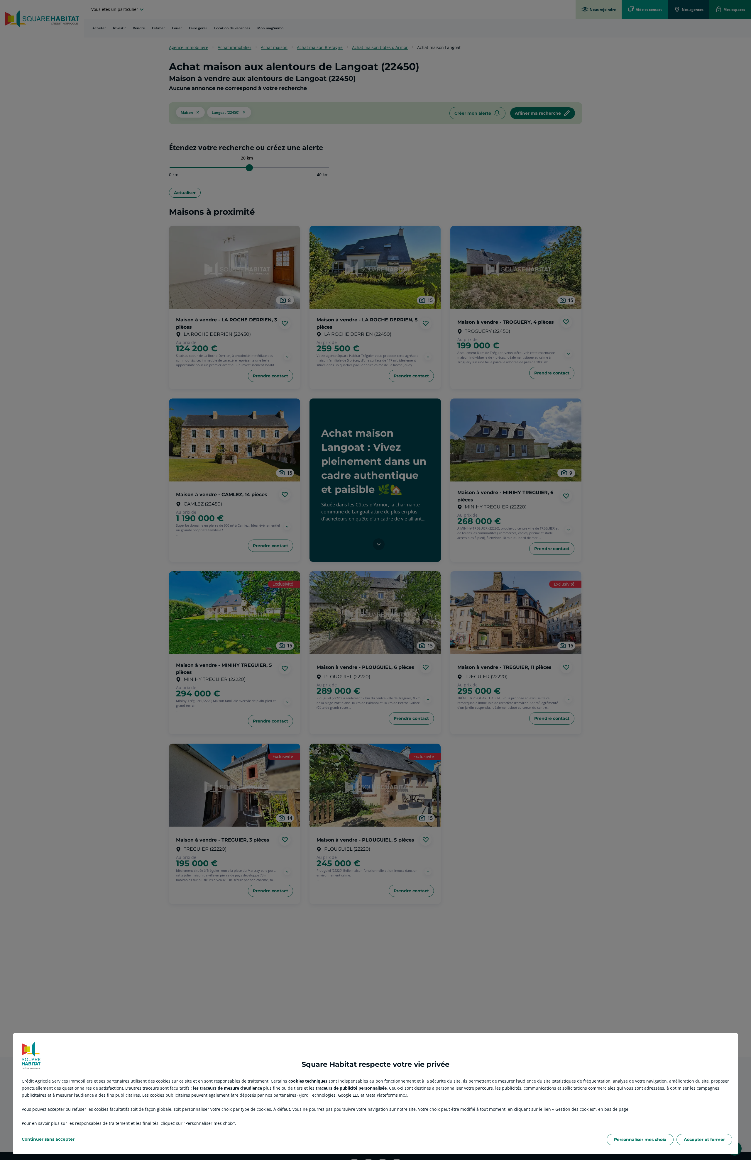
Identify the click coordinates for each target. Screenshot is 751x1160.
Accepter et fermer (704, 1139)
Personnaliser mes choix (640, 1139)
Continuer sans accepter (48, 1139)
